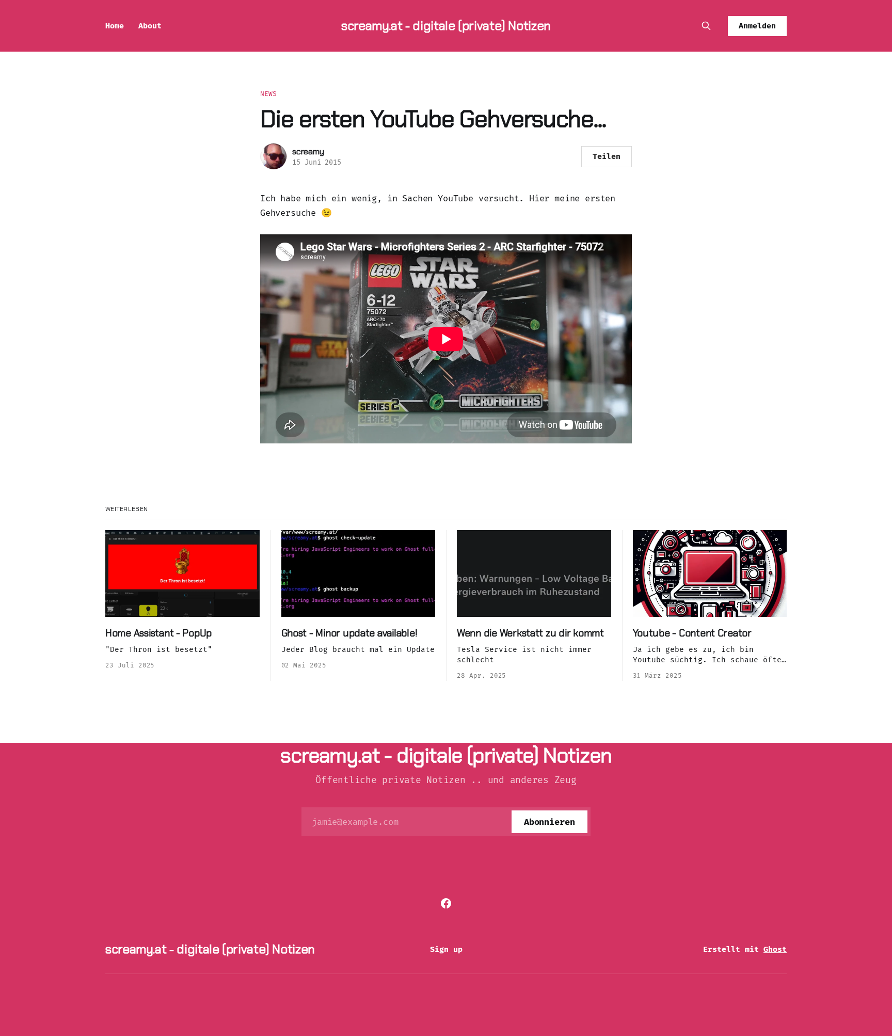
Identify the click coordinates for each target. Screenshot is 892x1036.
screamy (308, 151)
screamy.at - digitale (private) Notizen (446, 26)
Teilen (606, 156)
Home (114, 25)
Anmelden (757, 25)
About (150, 25)
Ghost (775, 949)
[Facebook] (446, 903)
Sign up (446, 949)
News (268, 94)
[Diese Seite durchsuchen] (706, 26)
